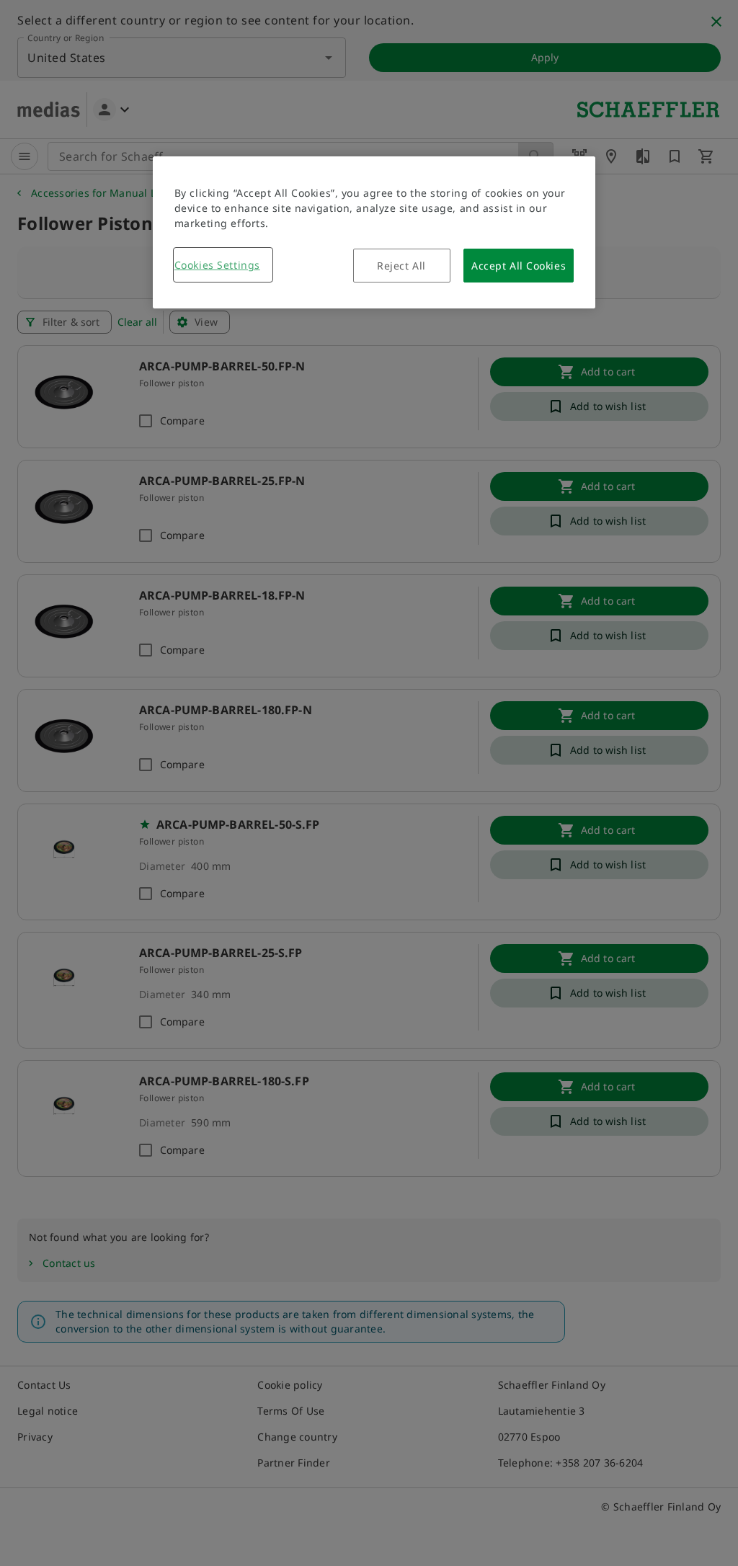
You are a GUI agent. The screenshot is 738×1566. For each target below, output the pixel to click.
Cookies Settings (217, 265)
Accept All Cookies (518, 265)
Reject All (401, 265)
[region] (374, 232)
